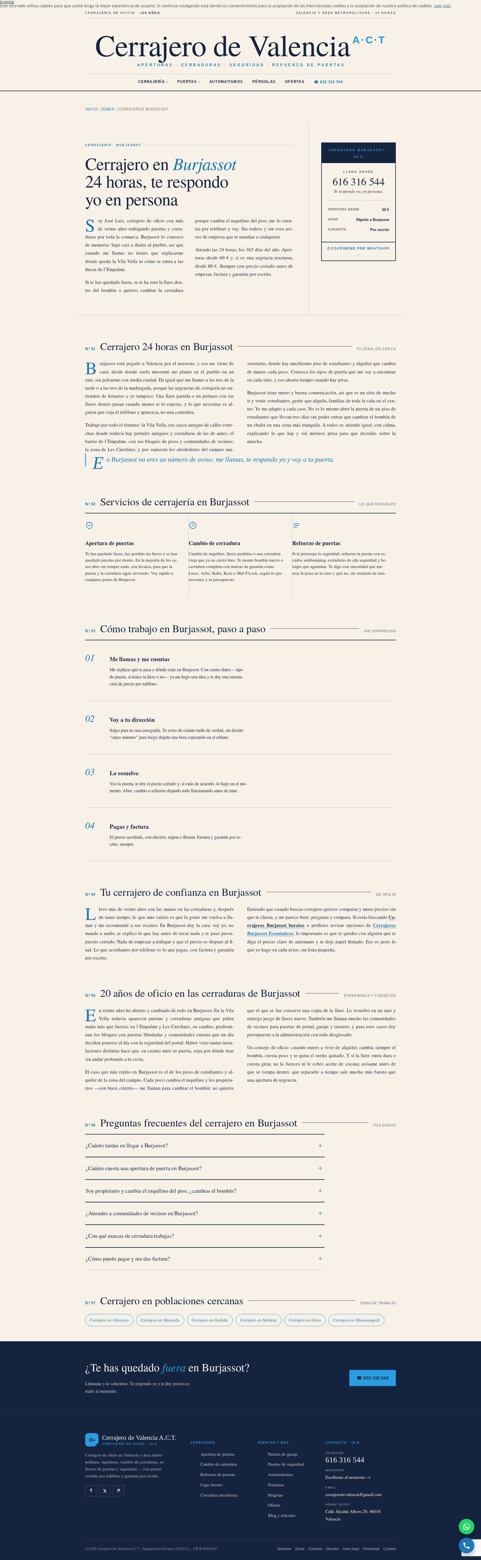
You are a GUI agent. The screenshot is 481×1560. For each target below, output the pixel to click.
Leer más (442, 5)
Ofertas (295, 82)
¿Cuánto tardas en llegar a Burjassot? (127, 1145)
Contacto (315, 1549)
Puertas (188, 82)
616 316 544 (359, 181)
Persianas (276, 1484)
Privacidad (371, 1549)
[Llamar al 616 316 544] (466, 1545)
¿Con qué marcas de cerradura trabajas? (130, 1235)
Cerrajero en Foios (305, 1320)
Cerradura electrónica (219, 1495)
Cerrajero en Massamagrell (356, 1320)
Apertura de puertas (109, 543)
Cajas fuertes (211, 1484)
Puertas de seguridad (286, 1464)
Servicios (284, 1549)
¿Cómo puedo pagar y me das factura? (128, 1258)
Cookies (389, 1549)
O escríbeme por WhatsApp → (358, 251)
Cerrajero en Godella (210, 1320)
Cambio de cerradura (214, 543)
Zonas (107, 109)
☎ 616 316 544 (328, 82)
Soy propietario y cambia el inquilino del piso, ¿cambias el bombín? (161, 1190)
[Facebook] (90, 1490)
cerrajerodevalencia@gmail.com (353, 1494)
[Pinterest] (118, 1490)
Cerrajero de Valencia (240, 44)
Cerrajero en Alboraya (109, 1320)
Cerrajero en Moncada (160, 1320)
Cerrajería (153, 82)
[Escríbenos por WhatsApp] (466, 1526)
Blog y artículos (282, 1515)
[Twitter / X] (104, 1490)
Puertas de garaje (283, 1454)
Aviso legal (351, 1549)
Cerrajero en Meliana (258, 1320)
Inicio (91, 109)
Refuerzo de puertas (316, 543)
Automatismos (226, 82)
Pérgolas (264, 82)
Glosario (332, 1549)
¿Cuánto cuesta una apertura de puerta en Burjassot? (144, 1168)
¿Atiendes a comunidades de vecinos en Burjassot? (142, 1213)
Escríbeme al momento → (348, 1477)
